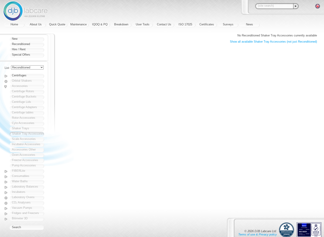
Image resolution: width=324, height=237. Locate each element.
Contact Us (164, 24)
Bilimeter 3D (20, 218)
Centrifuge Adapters (24, 107)
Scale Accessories (24, 139)
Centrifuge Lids (21, 101)
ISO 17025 (185, 24)
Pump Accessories (24, 165)
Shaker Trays (20, 128)
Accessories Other (24, 149)
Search (16, 227)
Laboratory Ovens (23, 197)
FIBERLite (18, 170)
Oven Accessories (23, 154)
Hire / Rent (19, 49)
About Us (36, 24)
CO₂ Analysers (21, 202)
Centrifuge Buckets (24, 96)
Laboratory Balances (25, 186)
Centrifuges (19, 75)
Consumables (20, 176)
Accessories (20, 86)
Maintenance (78, 24)
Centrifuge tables (23, 112)
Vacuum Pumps (22, 207)
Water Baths (20, 181)
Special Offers (21, 54)
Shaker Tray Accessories (28, 133)
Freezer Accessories (25, 160)
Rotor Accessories (23, 117)
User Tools (142, 24)
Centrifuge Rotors (23, 91)
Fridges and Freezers (25, 213)
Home (14, 24)
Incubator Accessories (26, 144)
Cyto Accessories (23, 123)
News (249, 24)
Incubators (18, 192)
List (7, 68)
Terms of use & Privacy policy (257, 234)
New (14, 38)
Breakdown (121, 24)
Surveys (228, 24)
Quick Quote (57, 24)
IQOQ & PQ (100, 24)
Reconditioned (21, 44)
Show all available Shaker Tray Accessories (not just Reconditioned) (273, 41)
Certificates (206, 24)
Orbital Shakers (22, 80)
